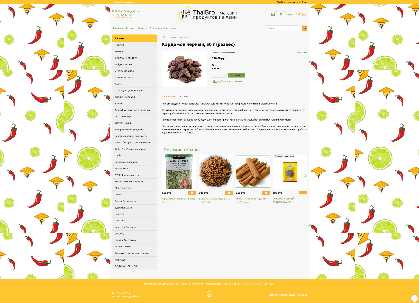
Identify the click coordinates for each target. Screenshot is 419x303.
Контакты (170, 28)
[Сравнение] (273, 14)
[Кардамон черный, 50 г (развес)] (184, 69)
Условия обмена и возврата (206, 283)
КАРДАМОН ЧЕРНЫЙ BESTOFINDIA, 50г (283, 200)
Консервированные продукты (131, 136)
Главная (118, 28)
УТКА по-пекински (124, 71)
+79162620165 (123, 14)
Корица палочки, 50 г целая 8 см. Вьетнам (251, 200)
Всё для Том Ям (123, 64)
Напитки (119, 214)
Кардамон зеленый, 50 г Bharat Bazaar (178, 200)
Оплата (142, 28)
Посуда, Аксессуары (125, 240)
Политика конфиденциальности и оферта (167, 283)
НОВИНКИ (120, 45)
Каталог (130, 28)
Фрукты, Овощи (123, 123)
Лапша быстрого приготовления (132, 110)
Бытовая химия (123, 246)
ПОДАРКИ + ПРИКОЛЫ (126, 266)
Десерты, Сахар (123, 207)
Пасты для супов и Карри (128, 90)
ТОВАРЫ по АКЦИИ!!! (126, 58)
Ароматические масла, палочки (132, 253)
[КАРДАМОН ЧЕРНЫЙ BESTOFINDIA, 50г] (290, 171)
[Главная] (164, 37)
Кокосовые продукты (126, 162)
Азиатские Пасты (124, 77)
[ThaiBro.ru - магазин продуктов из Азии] (210, 13)
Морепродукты (123, 188)
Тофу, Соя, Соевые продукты (130, 149)
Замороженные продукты (129, 129)
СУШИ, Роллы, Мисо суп (127, 175)
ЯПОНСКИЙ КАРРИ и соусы (129, 181)
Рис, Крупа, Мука (123, 116)
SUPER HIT (120, 51)
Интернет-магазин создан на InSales (287, 295)
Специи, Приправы (178, 37)
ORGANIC (119, 233)
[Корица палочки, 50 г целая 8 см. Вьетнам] (253, 171)
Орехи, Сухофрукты (125, 201)
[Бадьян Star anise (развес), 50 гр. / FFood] (216, 171)
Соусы (118, 84)
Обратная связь (231, 283)
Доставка (155, 28)
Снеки (118, 194)
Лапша (118, 103)
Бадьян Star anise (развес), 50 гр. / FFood (214, 200)
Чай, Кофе (120, 220)
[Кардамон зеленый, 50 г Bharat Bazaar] (179, 171)
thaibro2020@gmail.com (127, 11)
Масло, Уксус (122, 168)
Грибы (118, 155)
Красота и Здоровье (126, 227)
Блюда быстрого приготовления (132, 142)
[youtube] (209, 294)
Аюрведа (120, 259)
